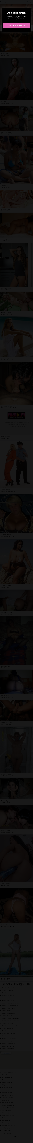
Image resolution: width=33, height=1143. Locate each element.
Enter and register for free (16, 25)
